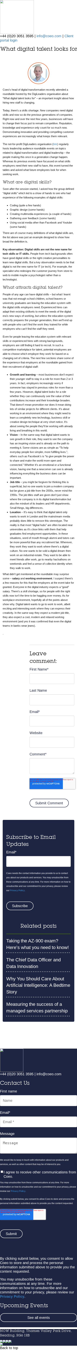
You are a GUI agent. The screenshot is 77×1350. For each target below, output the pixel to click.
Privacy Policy (17, 890)
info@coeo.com (49, 36)
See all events (38, 1318)
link (55, 144)
